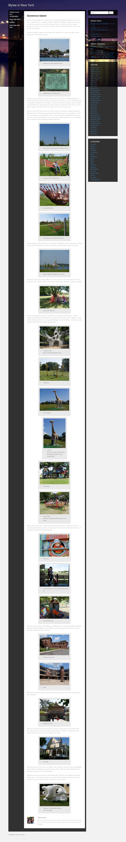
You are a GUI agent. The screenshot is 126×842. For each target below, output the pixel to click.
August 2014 (95, 103)
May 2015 (94, 84)
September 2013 (96, 123)
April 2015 (94, 86)
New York (17, 19)
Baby (11, 25)
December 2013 (95, 117)
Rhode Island (95, 173)
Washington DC (95, 179)
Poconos (93, 171)
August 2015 (95, 80)
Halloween (94, 157)
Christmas (94, 150)
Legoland (93, 28)
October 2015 (95, 76)
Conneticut (94, 152)
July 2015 (94, 82)
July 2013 (94, 127)
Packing (93, 167)
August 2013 (95, 125)
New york (16, 25)
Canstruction (94, 34)
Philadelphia (94, 169)
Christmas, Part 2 (96, 36)
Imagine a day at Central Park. (100, 24)
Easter (92, 155)
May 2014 (94, 109)
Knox (11, 19)
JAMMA (93, 46)
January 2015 (95, 92)
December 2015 (95, 72)
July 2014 (94, 105)
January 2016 (95, 69)
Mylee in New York (21, 5)
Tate (11, 27)
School (93, 175)
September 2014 (96, 101)
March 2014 (94, 113)
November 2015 (95, 74)
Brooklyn (93, 148)
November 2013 (95, 119)
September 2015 (96, 78)
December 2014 (95, 94)
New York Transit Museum (99, 30)
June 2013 (94, 130)
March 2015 (94, 88)
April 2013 (94, 134)
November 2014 (95, 96)
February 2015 (95, 90)
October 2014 (95, 98)
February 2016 (95, 67)
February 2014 (95, 115)
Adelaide (93, 144)
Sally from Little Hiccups (98, 53)
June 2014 (94, 107)
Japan (92, 159)
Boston (93, 146)
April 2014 (94, 111)
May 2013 (94, 132)
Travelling (94, 177)
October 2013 (95, 121)
